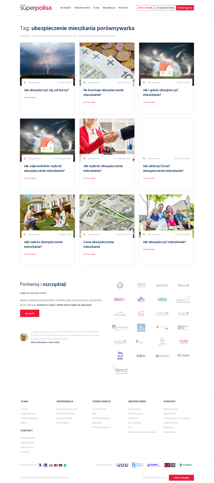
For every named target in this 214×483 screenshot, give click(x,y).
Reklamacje (169, 427)
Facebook (25, 452)
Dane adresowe (28, 442)
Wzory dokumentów (101, 418)
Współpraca (109, 8)
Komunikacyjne (134, 409)
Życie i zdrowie (134, 423)
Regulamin (97, 423)
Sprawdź (29, 313)
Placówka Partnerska (66, 413)
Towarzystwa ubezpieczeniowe (142, 432)
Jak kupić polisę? (99, 409)
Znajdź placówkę (165, 8)
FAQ (94, 413)
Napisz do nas (27, 447)
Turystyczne (133, 418)
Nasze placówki (28, 438)
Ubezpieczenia (82, 8)
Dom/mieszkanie (135, 413)
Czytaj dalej (30, 97)
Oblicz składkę (145, 8)
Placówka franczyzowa (67, 409)
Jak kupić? (65, 8)
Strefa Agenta (185, 8)
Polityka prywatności (101, 427)
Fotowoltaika (169, 432)
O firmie (24, 409)
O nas (96, 8)
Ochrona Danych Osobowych (177, 418)
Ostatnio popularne (29, 418)
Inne (130, 427)
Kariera (24, 423)
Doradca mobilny (64, 418)
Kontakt (123, 8)
